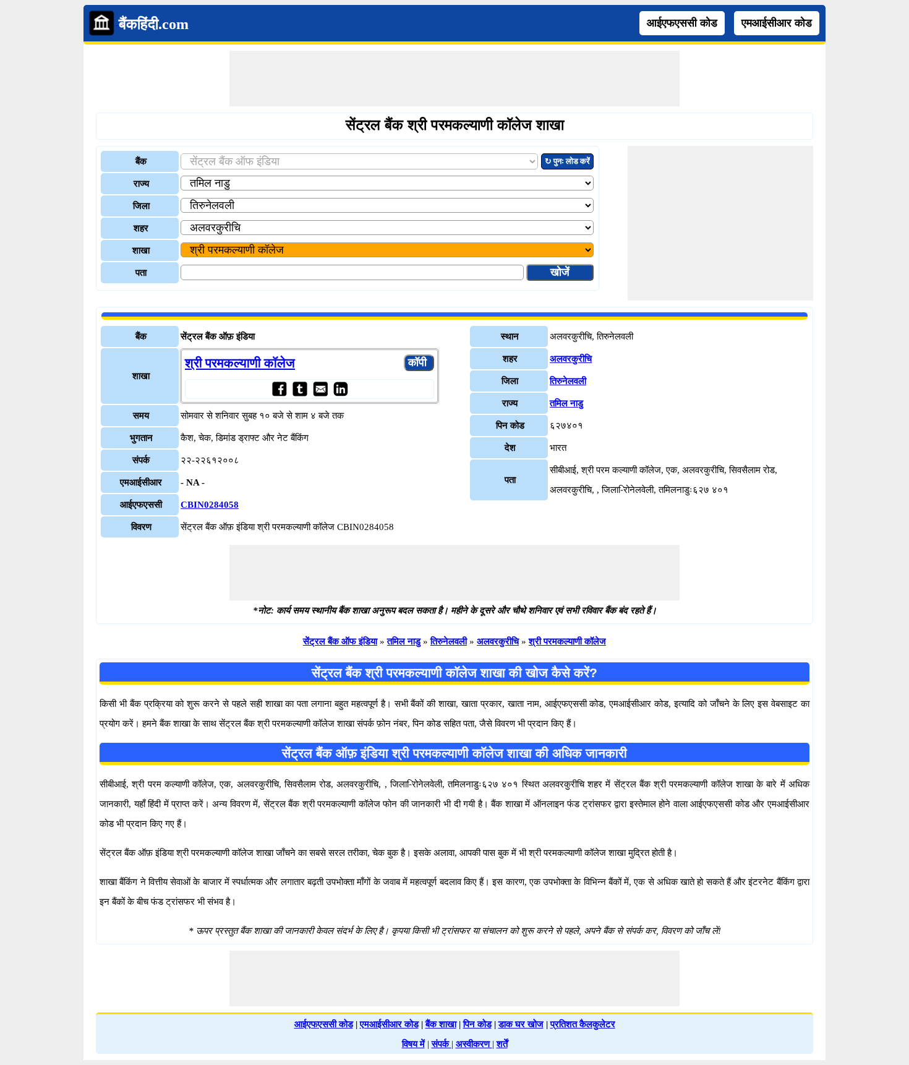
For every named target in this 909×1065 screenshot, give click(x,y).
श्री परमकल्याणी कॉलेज (240, 363)
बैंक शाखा (440, 1024)
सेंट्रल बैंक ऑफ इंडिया (340, 641)
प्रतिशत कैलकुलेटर (582, 1024)
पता (141, 273)
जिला (141, 206)
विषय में (413, 1044)
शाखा (141, 250)
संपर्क (441, 1044)
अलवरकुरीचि (571, 359)
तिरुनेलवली (568, 381)
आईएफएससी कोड (682, 23)
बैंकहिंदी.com (154, 24)
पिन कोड (477, 1024)
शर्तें (502, 1044)
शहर (141, 228)
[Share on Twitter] (299, 388)
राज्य (141, 184)
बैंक (141, 161)
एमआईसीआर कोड (776, 23)
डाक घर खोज (521, 1024)
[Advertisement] (454, 78)
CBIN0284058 (210, 505)
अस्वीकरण (474, 1044)
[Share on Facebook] (279, 388)
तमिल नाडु (566, 403)
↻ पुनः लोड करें (567, 161)
